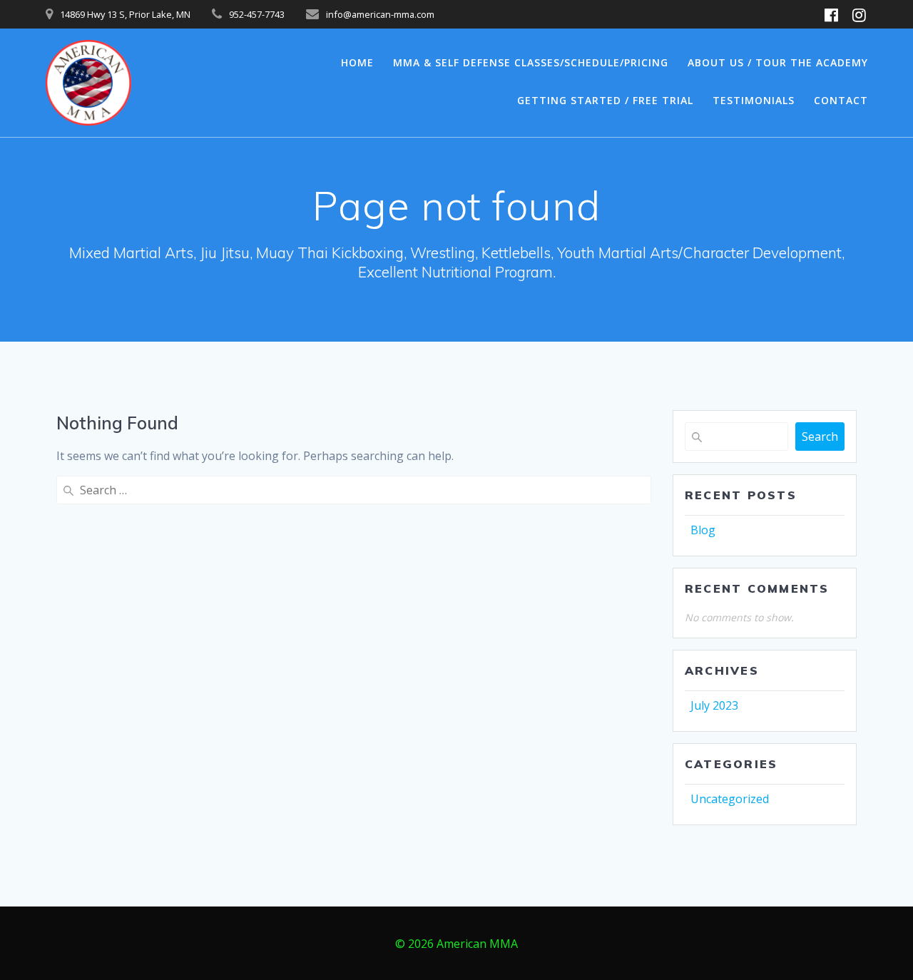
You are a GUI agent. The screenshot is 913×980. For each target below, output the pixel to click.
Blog (702, 530)
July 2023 (714, 705)
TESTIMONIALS (754, 100)
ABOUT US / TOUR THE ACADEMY (778, 62)
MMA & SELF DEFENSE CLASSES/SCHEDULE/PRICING (530, 62)
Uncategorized (729, 799)
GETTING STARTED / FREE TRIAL (605, 100)
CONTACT (841, 100)
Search (820, 436)
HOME (357, 62)
